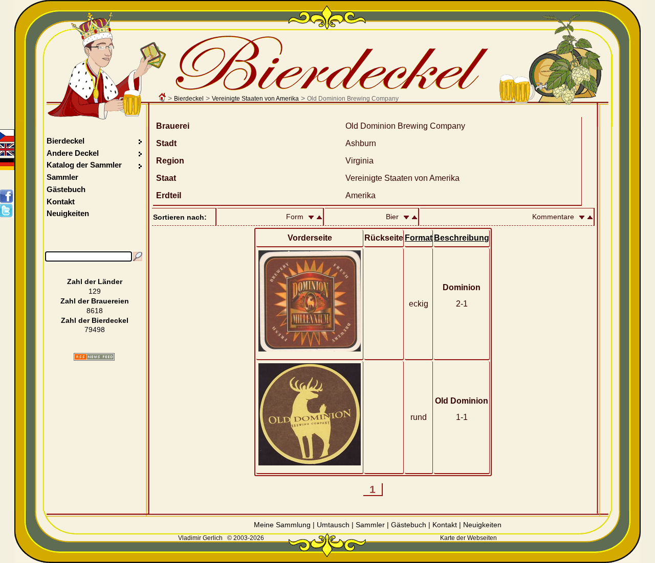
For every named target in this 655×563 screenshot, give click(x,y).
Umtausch (333, 525)
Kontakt (61, 201)
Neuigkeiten (68, 213)
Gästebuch (66, 189)
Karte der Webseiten (468, 538)
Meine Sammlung (282, 525)
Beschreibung (461, 237)
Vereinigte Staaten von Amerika (255, 98)
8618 (94, 311)
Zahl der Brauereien (94, 301)
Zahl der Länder (94, 281)
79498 (94, 329)
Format (418, 237)
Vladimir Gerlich (200, 538)
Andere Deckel (73, 153)
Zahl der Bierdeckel (94, 320)
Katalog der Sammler (84, 164)
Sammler (62, 177)
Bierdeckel (189, 98)
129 (95, 291)
